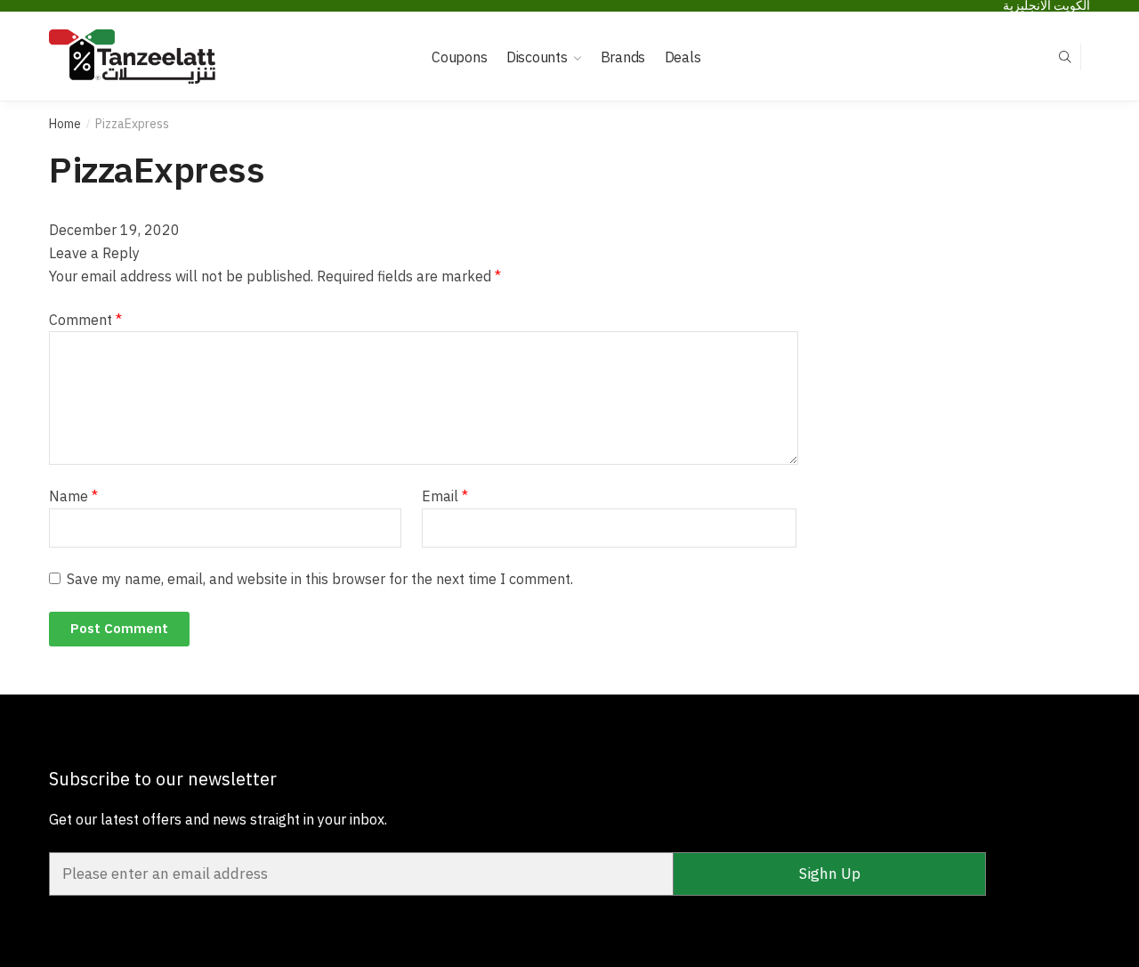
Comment (85, 320)
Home (65, 124)
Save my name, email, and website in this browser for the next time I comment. (320, 579)
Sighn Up (829, 873)
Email (445, 496)
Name (73, 496)
